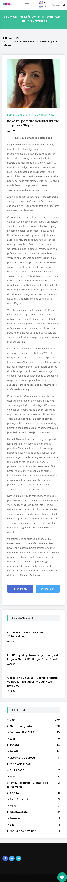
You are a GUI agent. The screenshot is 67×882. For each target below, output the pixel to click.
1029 (12, 690)
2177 (12, 131)
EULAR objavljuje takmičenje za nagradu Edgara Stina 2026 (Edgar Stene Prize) (33, 657)
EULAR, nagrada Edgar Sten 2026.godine (25, 634)
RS (45, 6)
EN (45, 2)
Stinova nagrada (41, 114)
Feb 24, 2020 (16, 114)
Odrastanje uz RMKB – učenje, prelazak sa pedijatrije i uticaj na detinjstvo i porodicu (32, 681)
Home (8, 38)
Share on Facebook (21, 590)
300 (12, 641)
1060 (12, 664)
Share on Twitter (49, 590)
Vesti (19, 38)
